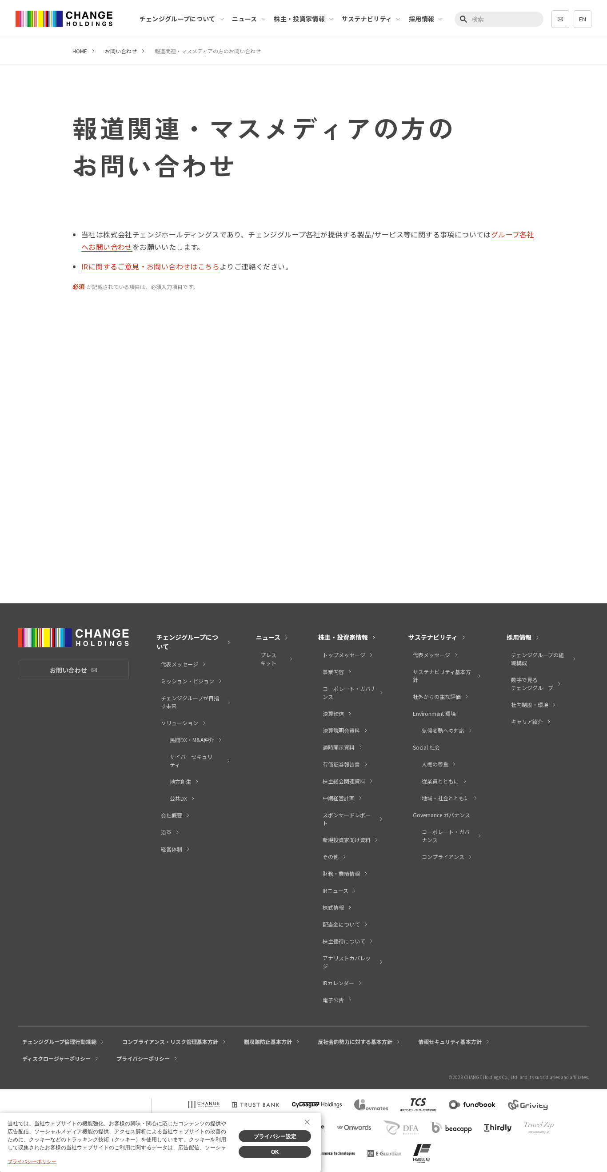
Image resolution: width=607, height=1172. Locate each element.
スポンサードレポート (347, 819)
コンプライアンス (443, 856)
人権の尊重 (435, 764)
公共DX (178, 798)
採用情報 (421, 18)
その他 (331, 856)
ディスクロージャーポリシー (56, 1058)
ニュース (244, 18)
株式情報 (333, 907)
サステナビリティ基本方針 (442, 675)
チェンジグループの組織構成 (537, 658)
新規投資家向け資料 (347, 839)
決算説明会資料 (341, 730)
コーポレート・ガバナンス (349, 692)
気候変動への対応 (443, 730)
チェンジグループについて (178, 18)
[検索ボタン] (464, 19)
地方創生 (180, 781)
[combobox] (499, 19)
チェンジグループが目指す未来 (190, 702)
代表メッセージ (179, 664)
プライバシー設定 (275, 1136)
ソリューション (179, 722)
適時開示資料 (339, 747)
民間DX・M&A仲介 (192, 739)
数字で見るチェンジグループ (532, 683)
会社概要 (171, 815)
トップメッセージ (344, 654)
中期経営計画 (339, 798)
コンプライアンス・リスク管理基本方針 (170, 1041)
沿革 (166, 832)
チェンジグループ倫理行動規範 (59, 1041)
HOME (79, 51)
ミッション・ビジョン (187, 681)
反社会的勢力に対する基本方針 (355, 1041)
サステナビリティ (367, 18)
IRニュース (335, 890)
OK (275, 1152)
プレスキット (268, 658)
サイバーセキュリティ (191, 760)
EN (582, 19)
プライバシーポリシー (143, 1058)
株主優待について (344, 941)
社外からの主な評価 (437, 696)
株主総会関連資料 (344, 781)
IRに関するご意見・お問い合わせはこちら (150, 266)
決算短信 (333, 713)
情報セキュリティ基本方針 (450, 1041)
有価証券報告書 (341, 764)
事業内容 (333, 671)
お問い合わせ (121, 51)
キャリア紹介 (527, 721)
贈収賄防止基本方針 (268, 1041)
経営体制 (171, 849)
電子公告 (333, 999)
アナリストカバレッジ (347, 962)
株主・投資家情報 (299, 18)
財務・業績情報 (341, 873)
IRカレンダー (338, 983)
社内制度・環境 (529, 704)
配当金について (341, 924)
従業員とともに (440, 781)
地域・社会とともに (446, 798)
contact (560, 19)
